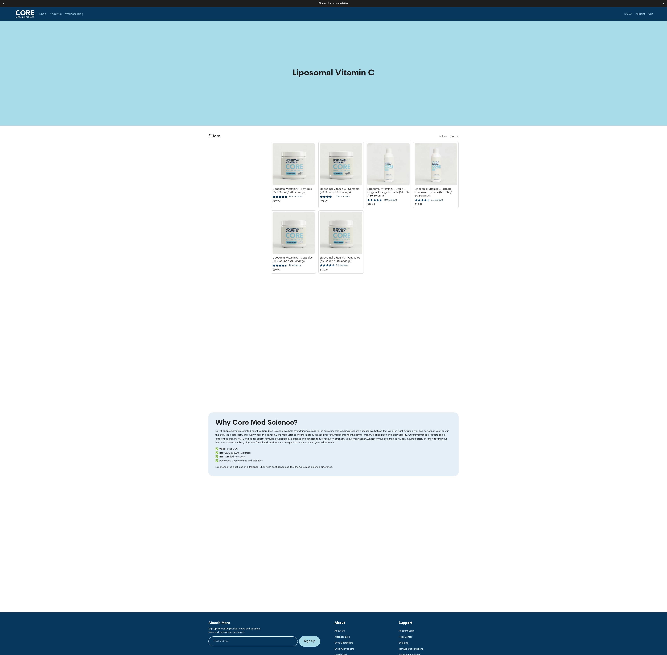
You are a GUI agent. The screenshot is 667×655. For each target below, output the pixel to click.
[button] (455, 136)
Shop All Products (344, 649)
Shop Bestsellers (344, 643)
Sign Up (309, 641)
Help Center (405, 637)
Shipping (403, 643)
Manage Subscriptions (411, 649)
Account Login (406, 631)
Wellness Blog (342, 637)
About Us (340, 631)
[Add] (309, 180)
